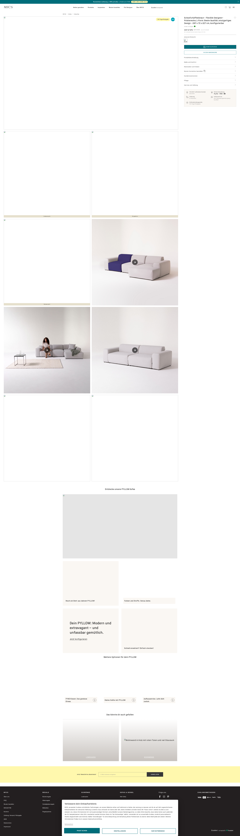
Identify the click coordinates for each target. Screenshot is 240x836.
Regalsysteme (46, 811)
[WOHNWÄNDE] (163, 740)
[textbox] (123, 774)
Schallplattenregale (48, 804)
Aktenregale (46, 800)
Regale (45, 792)
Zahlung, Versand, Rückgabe (13, 815)
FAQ (5, 800)
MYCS (6, 792)
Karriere (6, 811)
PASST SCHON (82, 830)
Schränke (85, 792)
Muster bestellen (9, 804)
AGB (5, 819)
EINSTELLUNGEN (120, 831)
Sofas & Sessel (127, 792)
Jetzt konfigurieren (78, 639)
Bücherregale (46, 796)
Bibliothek (45, 808)
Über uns (6, 796)
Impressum (7, 826)
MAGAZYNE (7, 808)
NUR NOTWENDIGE (158, 831)
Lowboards (84, 796)
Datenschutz (69, 824)
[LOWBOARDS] (100, 740)
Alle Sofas (123, 796)
